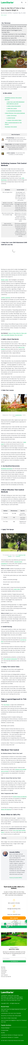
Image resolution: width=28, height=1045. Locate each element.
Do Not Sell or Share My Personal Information (12, 1040)
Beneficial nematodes (6, 468)
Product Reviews (5, 1028)
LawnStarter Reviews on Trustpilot (9, 1037)
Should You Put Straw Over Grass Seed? (11, 1015)
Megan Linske (4, 279)
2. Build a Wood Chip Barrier (14, 106)
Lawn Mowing (4, 970)
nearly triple (17, 589)
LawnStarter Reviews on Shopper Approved (12, 1035)
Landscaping (3, 971)
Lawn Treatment (4, 974)
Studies (3, 1032)
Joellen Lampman (5, 297)
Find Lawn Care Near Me (6, 976)
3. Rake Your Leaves (12, 108)
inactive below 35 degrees (19, 796)
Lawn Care (3, 968)
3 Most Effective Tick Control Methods (15, 113)
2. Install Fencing (11, 117)
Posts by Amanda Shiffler (15, 877)
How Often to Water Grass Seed (9, 1018)
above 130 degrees (6, 809)
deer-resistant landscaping (10, 659)
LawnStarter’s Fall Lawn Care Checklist (11, 1013)
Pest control (4, 15)
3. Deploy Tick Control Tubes (14, 120)
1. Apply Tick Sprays (11, 115)
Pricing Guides (4, 1030)
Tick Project (6, 704)
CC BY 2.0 (18, 556)
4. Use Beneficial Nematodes (14, 110)
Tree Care (3, 973)
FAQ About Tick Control (11, 126)
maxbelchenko (18, 415)
